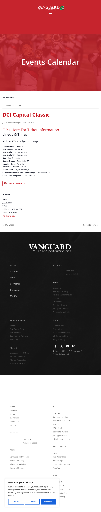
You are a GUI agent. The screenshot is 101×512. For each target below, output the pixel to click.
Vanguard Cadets (73, 274)
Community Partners (19, 336)
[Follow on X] (61, 346)
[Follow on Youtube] (67, 346)
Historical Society (17, 364)
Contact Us (15, 289)
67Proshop (15, 283)
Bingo (12, 326)
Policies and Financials (62, 295)
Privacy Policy (58, 329)
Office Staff (57, 302)
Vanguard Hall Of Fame (20, 353)
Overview (57, 288)
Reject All (32, 502)
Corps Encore (89, 225)
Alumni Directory (17, 357)
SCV (13, 216)
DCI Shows (6, 216)
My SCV (13, 296)
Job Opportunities (60, 309)
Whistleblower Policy (61, 312)
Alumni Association (18, 360)
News (13, 277)
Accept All (48, 502)
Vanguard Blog (59, 340)
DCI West (9, 225)
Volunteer (14, 340)
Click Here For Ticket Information (30, 129)
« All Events (8, 97)
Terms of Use (58, 326)
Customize (16, 502)
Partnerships (15, 333)
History (56, 298)
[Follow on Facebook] (55, 346)
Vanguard (70, 271)
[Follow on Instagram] (73, 346)
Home (13, 265)
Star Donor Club (17, 329)
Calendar (14, 271)
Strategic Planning (60, 292)
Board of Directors (60, 305)
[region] (32, 492)
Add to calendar (15, 183)
